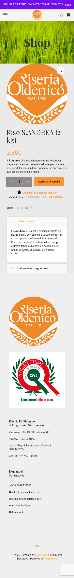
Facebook (17, 512)
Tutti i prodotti (55, 196)
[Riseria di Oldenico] (37, 15)
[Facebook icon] (37, 564)
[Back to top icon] (37, 546)
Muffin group (42, 554)
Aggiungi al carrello (49, 181)
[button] (61, 70)
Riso (43, 196)
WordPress (50, 558)
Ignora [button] (67, 4)
